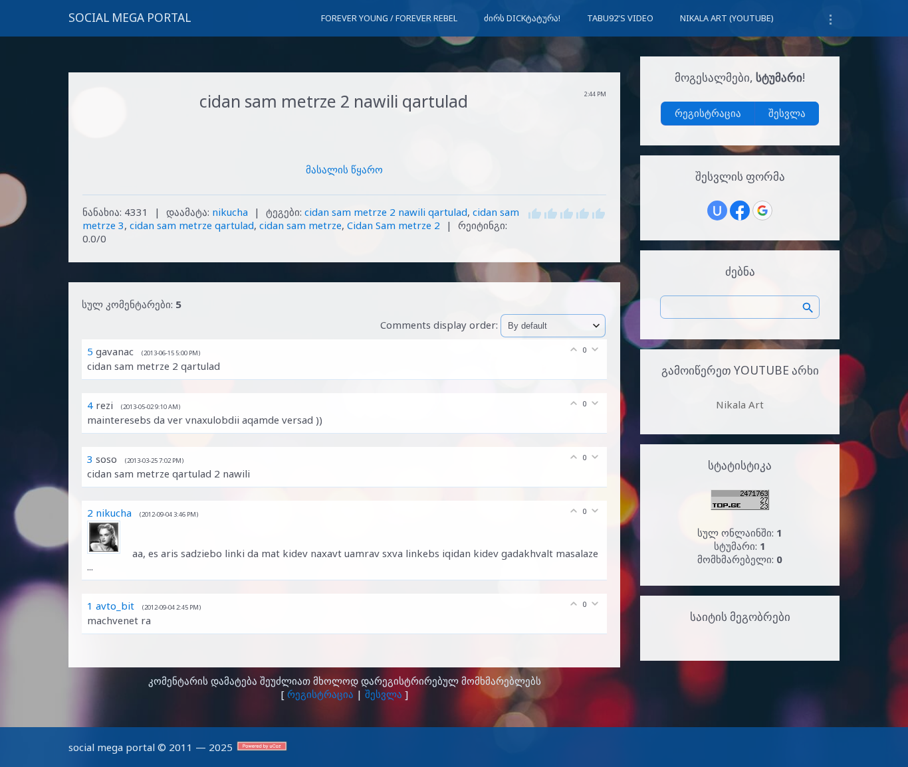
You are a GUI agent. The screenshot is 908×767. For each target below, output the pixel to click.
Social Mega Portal (129, 17)
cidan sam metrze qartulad (192, 225)
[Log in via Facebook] (740, 210)
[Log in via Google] (762, 210)
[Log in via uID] (717, 210)
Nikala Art (740, 404)
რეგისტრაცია (320, 694)
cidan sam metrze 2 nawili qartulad (385, 211)
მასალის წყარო (344, 169)
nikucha (230, 211)
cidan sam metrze (300, 225)
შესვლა (383, 694)
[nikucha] (109, 553)
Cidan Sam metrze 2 (393, 225)
